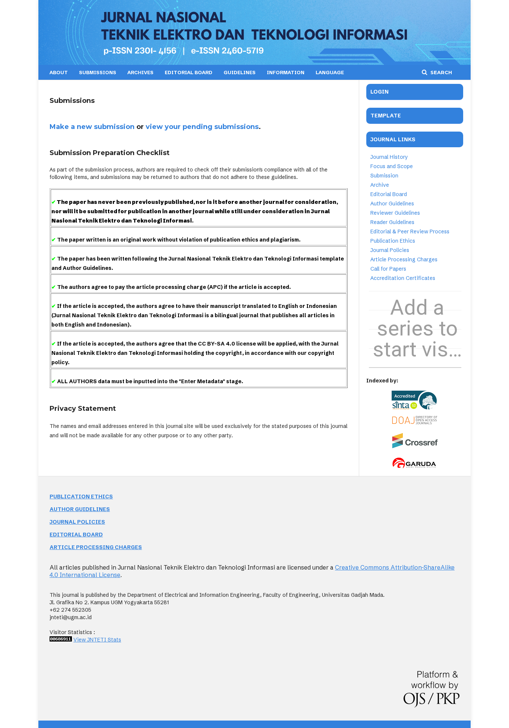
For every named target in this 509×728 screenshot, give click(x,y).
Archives (140, 72)
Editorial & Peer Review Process (409, 231)
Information (285, 72)
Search (440, 72)
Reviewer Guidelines (395, 212)
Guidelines (240, 72)
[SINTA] (414, 400)
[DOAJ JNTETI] (415, 422)
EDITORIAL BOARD (188, 72)
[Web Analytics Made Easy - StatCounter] (61, 639)
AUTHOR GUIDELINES (80, 509)
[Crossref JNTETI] (415, 446)
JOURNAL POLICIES (77, 522)
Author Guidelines (392, 203)
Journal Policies (389, 250)
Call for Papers (388, 268)
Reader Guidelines (392, 222)
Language (330, 72)
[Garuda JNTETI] (415, 467)
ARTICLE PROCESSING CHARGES (96, 547)
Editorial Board (388, 194)
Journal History (389, 157)
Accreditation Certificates (402, 278)
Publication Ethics (392, 240)
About (59, 72)
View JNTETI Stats (97, 639)
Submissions (97, 72)
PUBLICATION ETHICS (81, 496)
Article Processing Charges (403, 259)
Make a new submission (92, 127)
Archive (379, 185)
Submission (384, 175)
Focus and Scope (391, 166)
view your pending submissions (202, 127)
